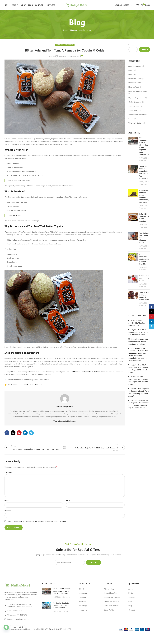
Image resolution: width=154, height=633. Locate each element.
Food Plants (132, 74)
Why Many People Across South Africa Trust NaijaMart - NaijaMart (138, 350)
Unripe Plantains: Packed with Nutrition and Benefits (144, 259)
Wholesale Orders (135, 123)
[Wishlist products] (137, 5)
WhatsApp (83, 606)
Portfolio (131, 597)
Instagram (83, 593)
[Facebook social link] (7, 432)
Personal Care (133, 106)
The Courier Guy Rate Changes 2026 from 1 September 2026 (61, 605)
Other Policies (109, 610)
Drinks (130, 70)
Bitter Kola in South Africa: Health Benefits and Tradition (138, 332)
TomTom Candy (14, 215)
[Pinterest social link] (19, 432)
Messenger (83, 610)
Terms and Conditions (112, 606)
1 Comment (66, 597)
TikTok (81, 589)
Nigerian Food (133, 87)
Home (65, 30)
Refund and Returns (111, 601)
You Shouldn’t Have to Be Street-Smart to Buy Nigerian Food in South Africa (64, 591)
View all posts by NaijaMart (64, 421)
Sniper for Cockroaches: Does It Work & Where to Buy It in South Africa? (138, 405)
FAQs (130, 593)
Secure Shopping (110, 593)
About (130, 589)
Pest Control (133, 110)
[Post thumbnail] (133, 149)
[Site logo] (77, 5)
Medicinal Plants (134, 83)
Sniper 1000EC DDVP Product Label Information (136, 322)
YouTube (82, 601)
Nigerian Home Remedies (80, 30)
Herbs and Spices (135, 79)
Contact (131, 610)
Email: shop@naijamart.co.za (17, 619)
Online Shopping (134, 102)
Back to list (64, 447)
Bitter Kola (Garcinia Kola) (19, 180)
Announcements (134, 66)
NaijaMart (62, 56)
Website (8, 511)
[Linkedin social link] (25, 432)
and (84, 372)
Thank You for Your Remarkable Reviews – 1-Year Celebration (137, 358)
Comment (9, 472)
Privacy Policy (109, 589)
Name (7, 500)
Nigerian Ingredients (136, 98)
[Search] (132, 5)
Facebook (82, 597)
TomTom (38, 385)
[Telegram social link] (31, 432)
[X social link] (13, 432)
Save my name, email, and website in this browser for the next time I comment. (36, 521)
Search (131, 45)
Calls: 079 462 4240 (14, 611)
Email (68, 500)
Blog (130, 601)
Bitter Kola (26, 385)
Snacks (131, 119)
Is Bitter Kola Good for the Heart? (144, 278)
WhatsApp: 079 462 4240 (17, 615)
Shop (130, 606)
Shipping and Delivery (136, 114)
